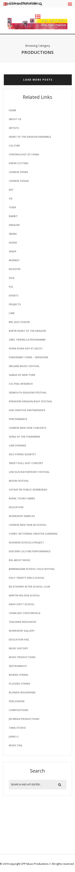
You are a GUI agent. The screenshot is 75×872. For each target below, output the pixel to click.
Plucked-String (19, 683)
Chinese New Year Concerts (27, 428)
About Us (15, 119)
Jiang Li (14, 736)
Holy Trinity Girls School (27, 578)
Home (12, 110)
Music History (18, 648)
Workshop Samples (22, 516)
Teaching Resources (22, 622)
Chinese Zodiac (19, 181)
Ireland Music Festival (24, 366)
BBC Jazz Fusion (19, 322)
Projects (15, 304)
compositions (18, 710)
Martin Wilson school (24, 595)
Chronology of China (24, 154)
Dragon (14, 225)
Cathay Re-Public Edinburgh (28, 489)
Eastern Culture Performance (30, 551)
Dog (11, 278)
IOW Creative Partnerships (27, 410)
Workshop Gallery (22, 630)
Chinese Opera (18, 172)
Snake (13, 234)
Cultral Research (21, 383)
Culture (14, 145)
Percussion (16, 701)
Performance (18, 419)
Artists (14, 128)
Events (13, 295)
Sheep (12, 251)
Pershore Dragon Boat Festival (30, 401)
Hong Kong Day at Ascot (26, 348)
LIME (12, 313)
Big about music (20, 560)
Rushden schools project (26, 542)
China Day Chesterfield (24, 613)
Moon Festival (19, 481)
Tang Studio (17, 727)
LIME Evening (17, 445)
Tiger (12, 207)
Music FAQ (15, 745)
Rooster (14, 269)
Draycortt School (22, 604)
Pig (11, 286)
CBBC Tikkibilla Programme (27, 339)
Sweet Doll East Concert (26, 463)
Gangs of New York (22, 375)
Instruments (18, 666)
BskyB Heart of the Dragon (27, 331)
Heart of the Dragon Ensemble (30, 137)
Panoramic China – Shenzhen (28, 357)
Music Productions (22, 657)
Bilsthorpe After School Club (29, 586)
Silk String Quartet (22, 454)
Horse (13, 242)
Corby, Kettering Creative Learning (33, 533)
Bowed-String (18, 675)
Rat (11, 189)
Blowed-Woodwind (22, 692)
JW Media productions (24, 719)
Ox (10, 198)
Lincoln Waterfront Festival (29, 472)
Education (16, 507)
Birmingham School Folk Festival (32, 569)
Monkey (14, 260)
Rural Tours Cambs (22, 498)
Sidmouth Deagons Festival (28, 392)
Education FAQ (19, 639)
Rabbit (13, 216)
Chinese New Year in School (28, 525)
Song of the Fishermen (24, 436)
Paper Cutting (18, 163)
